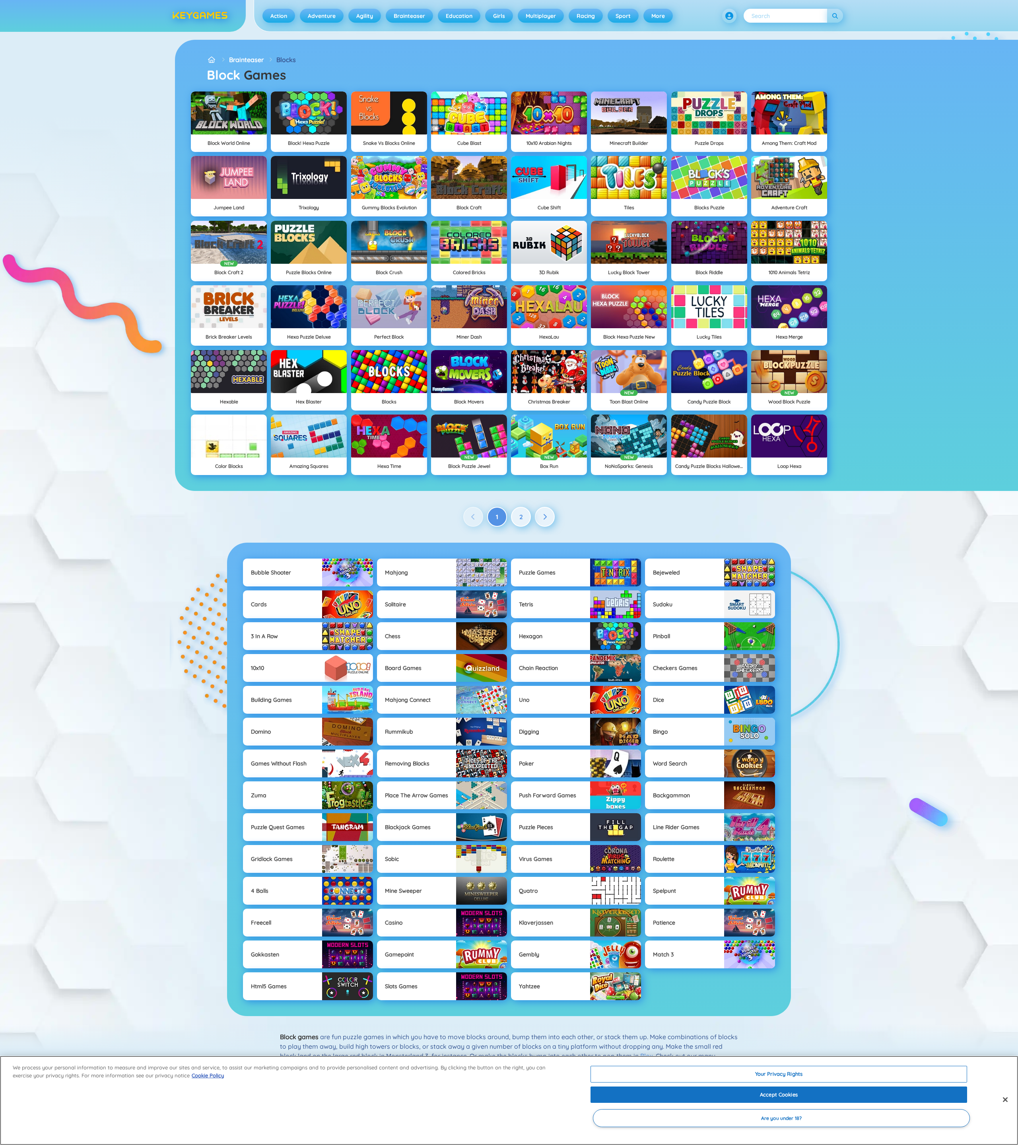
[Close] (1005, 1099)
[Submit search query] (835, 16)
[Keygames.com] (211, 59)
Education (459, 15)
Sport (623, 15)
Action (278, 15)
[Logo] (200, 16)
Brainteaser (409, 15)
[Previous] (473, 517)
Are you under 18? (781, 1118)
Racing (586, 15)
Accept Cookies (779, 1094)
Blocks (286, 60)
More (658, 15)
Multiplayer (541, 15)
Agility (364, 15)
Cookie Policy (208, 1075)
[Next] (545, 517)
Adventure (322, 15)
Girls (499, 15)
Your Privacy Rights (778, 1074)
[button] (729, 16)
